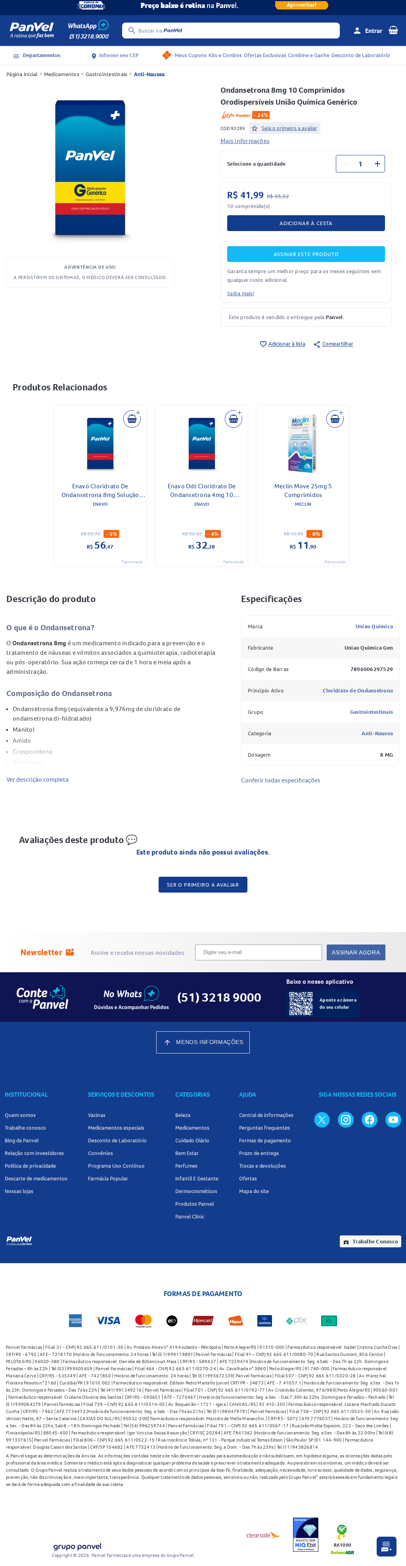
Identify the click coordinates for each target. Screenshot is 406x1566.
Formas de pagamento (265, 1140)
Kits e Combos (225, 55)
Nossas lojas (19, 1191)
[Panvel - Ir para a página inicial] (32, 30)
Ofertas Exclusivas (265, 55)
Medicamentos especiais (116, 1127)
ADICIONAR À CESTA (306, 223)
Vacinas (96, 1115)
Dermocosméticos (196, 1191)
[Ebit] (305, 1535)
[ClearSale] (264, 1535)
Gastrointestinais (106, 74)
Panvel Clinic (189, 1216)
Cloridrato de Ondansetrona (358, 690)
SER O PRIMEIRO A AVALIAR (203, 884)
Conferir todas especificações (280, 780)
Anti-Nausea (149, 74)
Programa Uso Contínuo (116, 1165)
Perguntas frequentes (264, 1127)
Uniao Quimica (374, 626)
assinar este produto (306, 254)
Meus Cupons (190, 55)
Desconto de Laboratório (360, 55)
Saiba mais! (240, 293)
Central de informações (266, 1115)
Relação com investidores (34, 1153)
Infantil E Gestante (196, 1178)
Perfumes (186, 1165)
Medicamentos (61, 74)
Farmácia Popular (108, 1178)
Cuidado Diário (192, 1140)
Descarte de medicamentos (36, 1178)
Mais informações (245, 141)
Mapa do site (254, 1191)
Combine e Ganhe (308, 55)
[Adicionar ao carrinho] (132, 419)
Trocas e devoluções (262, 1165)
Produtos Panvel (194, 1203)
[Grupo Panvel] (77, 1545)
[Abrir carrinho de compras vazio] (393, 29)
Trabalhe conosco (25, 1127)
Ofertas (248, 1178)
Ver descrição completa (37, 779)
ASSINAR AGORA (356, 952)
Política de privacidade (30, 1165)
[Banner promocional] (203, 7)
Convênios (100, 1153)
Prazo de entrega (259, 1153)
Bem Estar (187, 1153)
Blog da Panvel (21, 1140)
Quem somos (20, 1115)
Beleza (182, 1115)
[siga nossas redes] (322, 1119)
